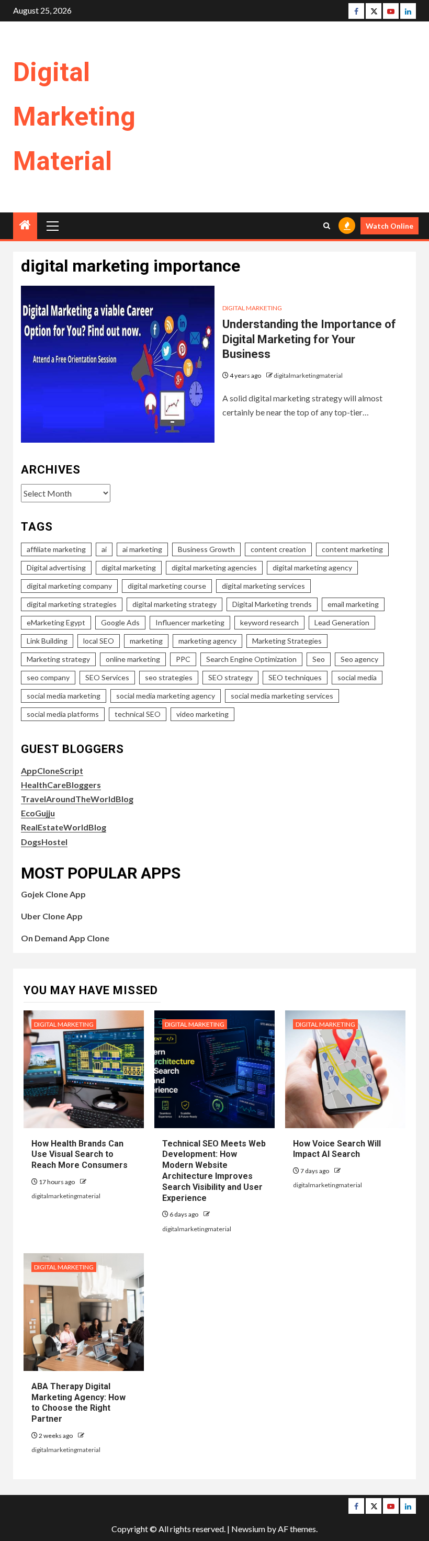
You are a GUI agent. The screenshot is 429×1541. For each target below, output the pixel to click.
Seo (318, 659)
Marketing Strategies (287, 640)
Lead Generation (341, 622)
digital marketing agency (312, 567)
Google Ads (120, 622)
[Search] (326, 226)
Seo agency (359, 659)
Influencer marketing (189, 622)
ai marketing (142, 549)
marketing (146, 640)
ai (104, 549)
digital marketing (128, 567)
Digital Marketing (252, 308)
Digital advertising (56, 567)
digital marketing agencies (214, 567)
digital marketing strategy (174, 604)
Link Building (47, 640)
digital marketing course (167, 585)
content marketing (352, 549)
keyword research (269, 622)
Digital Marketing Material (74, 116)
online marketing (133, 659)
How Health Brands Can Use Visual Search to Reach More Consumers (79, 1155)
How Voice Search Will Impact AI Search (337, 1149)
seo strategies (169, 677)
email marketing (353, 604)
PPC (183, 659)
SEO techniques (295, 677)
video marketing (202, 714)
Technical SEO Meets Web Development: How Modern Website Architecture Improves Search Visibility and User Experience (214, 1171)
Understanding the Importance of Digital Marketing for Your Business (309, 339)
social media (357, 677)
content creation (278, 549)
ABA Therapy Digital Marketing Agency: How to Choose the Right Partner (78, 1402)
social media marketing (63, 695)
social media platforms (63, 714)
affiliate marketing (56, 549)
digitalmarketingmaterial (308, 375)
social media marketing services (282, 695)
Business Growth (206, 549)
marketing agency (207, 640)
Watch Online (389, 225)
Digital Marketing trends (272, 604)
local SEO (98, 640)
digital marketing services (263, 585)
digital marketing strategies (72, 604)
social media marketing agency (165, 695)
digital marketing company (69, 585)
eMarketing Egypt (56, 622)
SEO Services (107, 677)
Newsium (248, 1529)
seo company (48, 677)
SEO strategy (230, 677)
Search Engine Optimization (251, 659)
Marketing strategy (58, 659)
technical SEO (138, 714)
